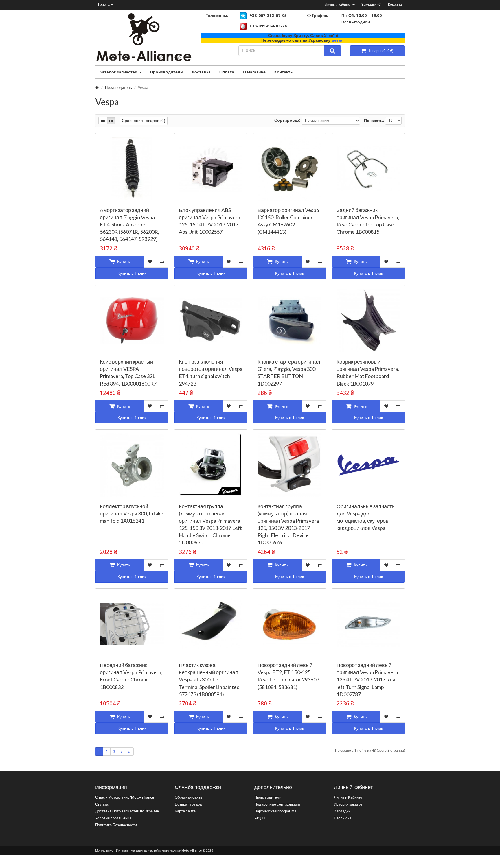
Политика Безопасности (116, 825)
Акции (259, 818)
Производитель (118, 87)
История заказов (348, 804)
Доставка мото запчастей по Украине (127, 811)
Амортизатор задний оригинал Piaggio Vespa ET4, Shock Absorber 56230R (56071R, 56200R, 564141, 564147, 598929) (129, 224)
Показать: (374, 120)
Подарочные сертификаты (277, 804)
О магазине (254, 72)
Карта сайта (185, 811)
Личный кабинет (338, 5)
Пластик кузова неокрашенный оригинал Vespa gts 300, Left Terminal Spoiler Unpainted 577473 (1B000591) (209, 679)
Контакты (284, 72)
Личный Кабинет (348, 797)
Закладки (342, 811)
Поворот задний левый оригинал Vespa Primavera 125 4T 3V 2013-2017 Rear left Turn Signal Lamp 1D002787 (367, 679)
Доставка (201, 72)
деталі (338, 40)
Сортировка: (287, 120)
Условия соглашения (113, 818)
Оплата (226, 72)
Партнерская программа (275, 811)
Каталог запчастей (119, 72)
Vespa (143, 87)
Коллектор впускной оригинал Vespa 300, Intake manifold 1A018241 (131, 513)
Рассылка (342, 818)
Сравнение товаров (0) (143, 120)
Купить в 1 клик (131, 273)
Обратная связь (188, 797)
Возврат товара (188, 804)
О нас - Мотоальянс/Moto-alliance (124, 797)
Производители (166, 72)
